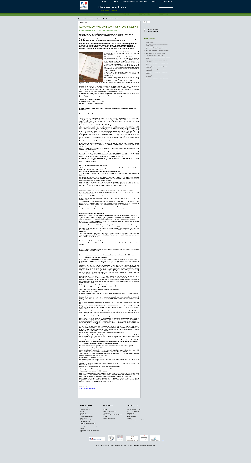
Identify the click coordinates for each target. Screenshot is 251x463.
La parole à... (83, 428)
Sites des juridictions (132, 408)
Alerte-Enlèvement (131, 416)
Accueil (80, 18)
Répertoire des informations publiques (145, 445)
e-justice (129, 418)
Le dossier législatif (152, 31)
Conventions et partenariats (86, 416)
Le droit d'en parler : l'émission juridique (89, 426)
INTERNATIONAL (163, 14)
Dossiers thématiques (85, 414)
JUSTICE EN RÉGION (166, 1)
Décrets (82, 411)
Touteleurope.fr (107, 413)
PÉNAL (106, 14)
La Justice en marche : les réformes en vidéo (89, 431)
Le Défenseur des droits (109, 418)
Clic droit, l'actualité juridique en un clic (89, 419)
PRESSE (116, 1)
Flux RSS (132, 445)
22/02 (155, 53)
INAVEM (105, 408)
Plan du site (126, 445)
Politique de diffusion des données (88, 423)
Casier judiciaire (131, 413)
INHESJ (105, 416)
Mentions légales (119, 445)
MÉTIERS (154, 1)
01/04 (157, 78)
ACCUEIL (104, 1)
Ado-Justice (130, 414)
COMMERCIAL (125, 14)
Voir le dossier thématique (87, 388)
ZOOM (81, 425)
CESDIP (105, 409)
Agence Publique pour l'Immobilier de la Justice (136, 420)
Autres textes (83, 413)
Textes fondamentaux (85, 421)
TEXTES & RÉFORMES (141, 1)
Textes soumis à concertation (87, 408)
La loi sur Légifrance (152, 29)
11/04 (154, 47)
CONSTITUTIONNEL (144, 14)
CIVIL (87, 14)
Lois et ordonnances (87, 18)
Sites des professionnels (133, 411)
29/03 (157, 48)
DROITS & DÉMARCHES (129, 1)
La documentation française (110, 411)
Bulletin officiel (83, 418)
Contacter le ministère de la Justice (105, 445)
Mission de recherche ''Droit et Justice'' (112, 414)
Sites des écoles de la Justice (134, 409)
